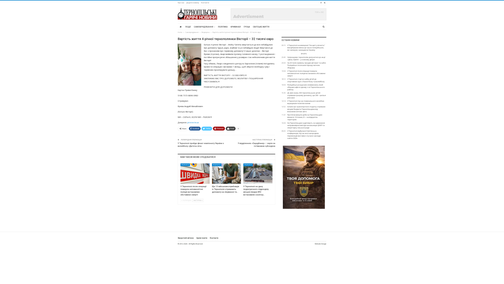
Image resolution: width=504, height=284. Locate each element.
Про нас (181, 2)
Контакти (205, 2)
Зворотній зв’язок (186, 238)
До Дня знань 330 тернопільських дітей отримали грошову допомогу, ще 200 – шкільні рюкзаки (306, 95)
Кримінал (236, 27)
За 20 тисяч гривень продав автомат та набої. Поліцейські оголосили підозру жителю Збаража (306, 65)
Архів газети (201, 238)
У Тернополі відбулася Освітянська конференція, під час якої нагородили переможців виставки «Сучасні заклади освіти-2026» (304, 134)
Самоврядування (203, 27)
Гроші (247, 27)
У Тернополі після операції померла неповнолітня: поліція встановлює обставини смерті (306, 73)
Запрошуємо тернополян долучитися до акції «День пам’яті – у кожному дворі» (306, 58)
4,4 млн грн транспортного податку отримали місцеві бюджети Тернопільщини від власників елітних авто (306, 109)
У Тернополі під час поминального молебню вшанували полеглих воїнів (305, 102)
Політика (223, 27)
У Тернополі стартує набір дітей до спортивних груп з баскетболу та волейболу (306, 80)
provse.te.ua (193, 122)
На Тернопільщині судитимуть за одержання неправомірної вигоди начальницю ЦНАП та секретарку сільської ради (306, 125)
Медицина (185, 164)
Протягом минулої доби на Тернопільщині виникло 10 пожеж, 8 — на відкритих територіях (304, 117)
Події (188, 27)
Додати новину (192, 2)
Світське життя (261, 27)
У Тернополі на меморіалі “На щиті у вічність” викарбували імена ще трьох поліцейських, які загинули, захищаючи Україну (306, 47)
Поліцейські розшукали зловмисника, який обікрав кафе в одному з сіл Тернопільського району (306, 87)
